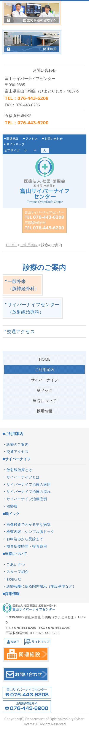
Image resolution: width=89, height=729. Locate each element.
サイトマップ (15, 144)
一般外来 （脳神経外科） (23, 284)
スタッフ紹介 (17, 571)
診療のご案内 (17, 444)
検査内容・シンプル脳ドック (30, 531)
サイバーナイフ (44, 379)
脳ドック (44, 390)
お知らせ (13, 578)
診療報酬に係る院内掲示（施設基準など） (41, 586)
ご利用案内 (44, 369)
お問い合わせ (53, 138)
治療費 (11, 506)
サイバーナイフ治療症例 (26, 498)
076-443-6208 (48, 217)
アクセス (31, 138)
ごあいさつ (15, 564)
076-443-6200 (48, 227)
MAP (13, 642)
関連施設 (12, 138)
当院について (44, 400)
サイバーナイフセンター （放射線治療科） (33, 308)
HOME (44, 359)
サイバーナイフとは (23, 477)
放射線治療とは (19, 469)
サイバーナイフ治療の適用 (28, 484)
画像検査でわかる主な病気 (28, 524)
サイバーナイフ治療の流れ (28, 491)
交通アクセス (21, 331)
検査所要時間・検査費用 (26, 546)
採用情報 (12, 593)
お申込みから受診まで (24, 538)
